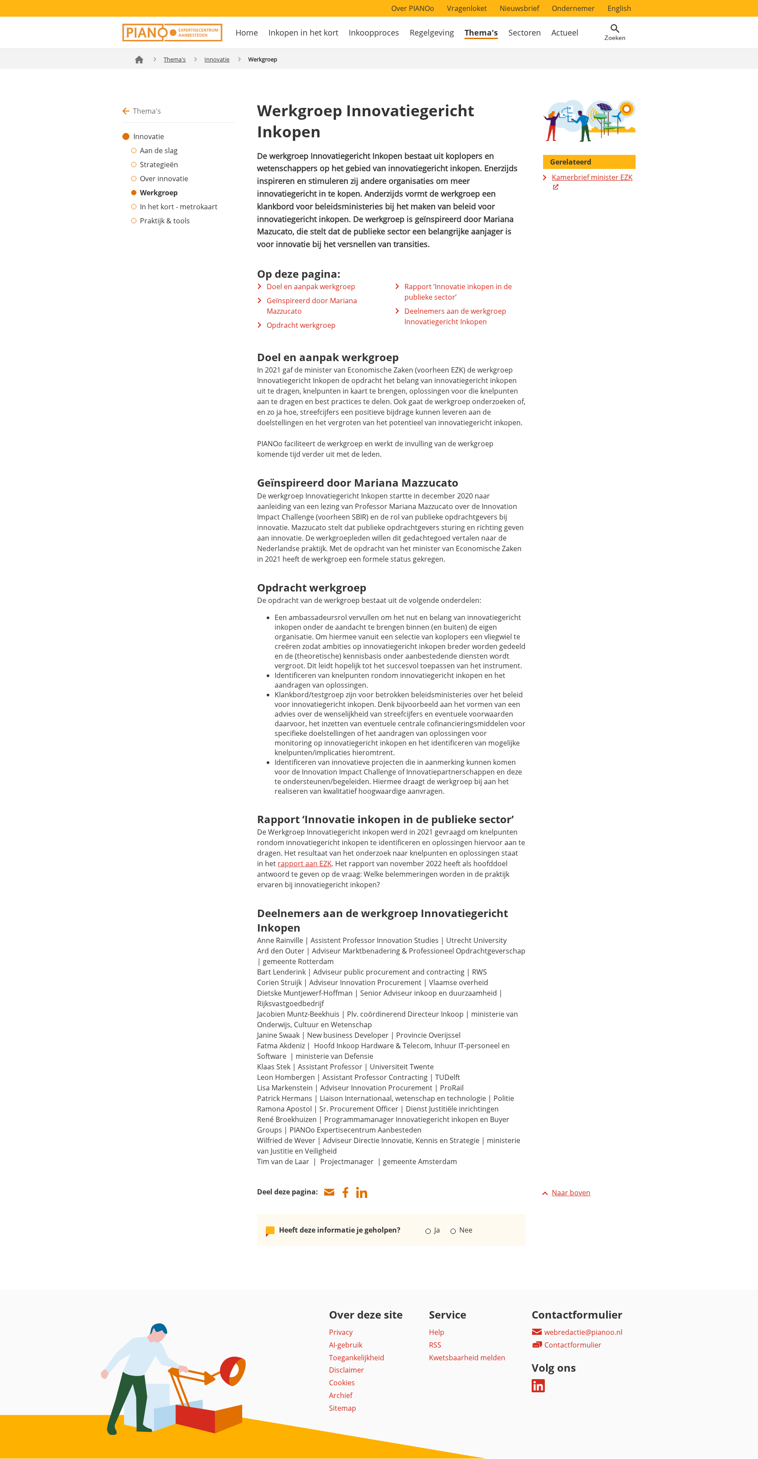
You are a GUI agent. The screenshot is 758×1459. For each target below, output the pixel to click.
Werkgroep (159, 192)
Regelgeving (432, 32)
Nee (464, 1230)
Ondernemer (573, 8)
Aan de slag (159, 150)
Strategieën (159, 164)
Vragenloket (467, 8)
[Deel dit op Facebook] (345, 1192)
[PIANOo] (172, 39)
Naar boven (571, 1192)
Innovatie (216, 59)
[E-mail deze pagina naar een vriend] (329, 1192)
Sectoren (524, 32)
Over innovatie (164, 178)
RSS (435, 1345)
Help (436, 1332)
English (619, 8)
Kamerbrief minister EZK (592, 177)
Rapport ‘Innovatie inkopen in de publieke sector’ (458, 292)
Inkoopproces (374, 32)
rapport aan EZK (305, 863)
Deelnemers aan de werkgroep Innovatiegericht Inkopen (455, 316)
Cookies (342, 1382)
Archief (340, 1395)
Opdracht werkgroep (301, 325)
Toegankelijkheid (356, 1357)
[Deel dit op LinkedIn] (361, 1192)
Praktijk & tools (165, 221)
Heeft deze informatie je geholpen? (339, 1230)
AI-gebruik (345, 1345)
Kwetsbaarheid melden (467, 1357)
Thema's (481, 32)
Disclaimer (346, 1370)
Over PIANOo (412, 8)
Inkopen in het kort (303, 32)
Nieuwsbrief (519, 8)
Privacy (341, 1332)
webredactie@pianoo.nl (582, 1332)
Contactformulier (572, 1345)
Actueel (565, 32)
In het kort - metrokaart (179, 207)
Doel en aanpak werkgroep (311, 286)
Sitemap (342, 1408)
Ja (437, 1230)
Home (247, 32)
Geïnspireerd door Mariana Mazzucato (312, 306)
